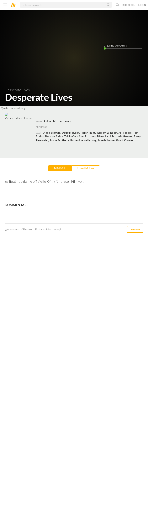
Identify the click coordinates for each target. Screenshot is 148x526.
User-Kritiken (85, 168)
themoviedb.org (17, 108)
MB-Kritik (60, 168)
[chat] (118, 5)
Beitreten (129, 5)
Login (142, 5)
